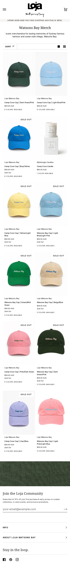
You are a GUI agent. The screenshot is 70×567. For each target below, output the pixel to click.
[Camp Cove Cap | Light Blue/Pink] (51, 74)
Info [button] (5, 527)
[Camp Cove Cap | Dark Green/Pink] (19, 74)
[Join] (62, 509)
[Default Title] (19, 74)
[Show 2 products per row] (64, 46)
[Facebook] (4, 559)
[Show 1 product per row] (59, 46)
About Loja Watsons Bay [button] (19, 537)
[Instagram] (17, 559)
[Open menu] (8, 9)
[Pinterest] (10, 559)
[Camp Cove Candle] (51, 138)
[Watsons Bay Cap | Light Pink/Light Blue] (51, 413)
